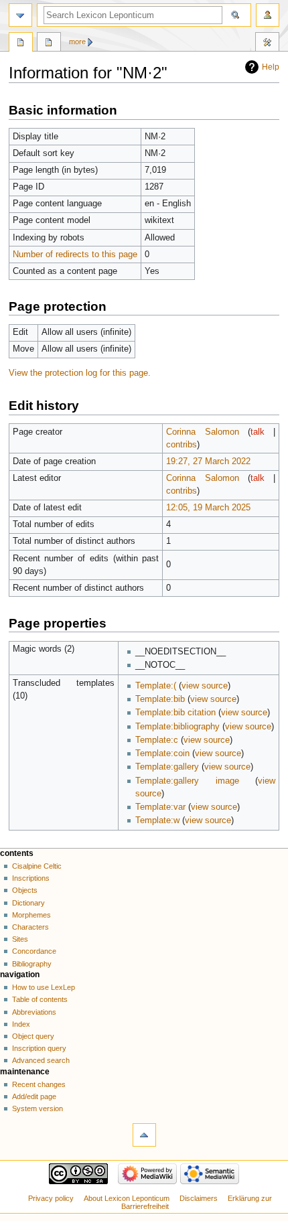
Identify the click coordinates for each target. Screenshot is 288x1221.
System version (37, 1108)
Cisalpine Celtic (37, 866)
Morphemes (31, 915)
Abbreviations (34, 1012)
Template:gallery (167, 767)
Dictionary (28, 903)
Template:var (160, 807)
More (77, 42)
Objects (25, 890)
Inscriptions (31, 878)
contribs (181, 444)
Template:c (156, 740)
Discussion (49, 43)
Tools (267, 43)
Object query (33, 1036)
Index (21, 1024)
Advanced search (41, 1060)
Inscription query (39, 1048)
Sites (20, 939)
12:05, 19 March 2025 (208, 507)
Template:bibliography (177, 726)
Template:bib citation (175, 712)
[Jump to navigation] (20, 15)
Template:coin (162, 753)
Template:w (157, 820)
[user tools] (267, 15)
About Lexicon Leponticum (126, 1198)
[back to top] (144, 1135)
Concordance (34, 951)
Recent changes (39, 1084)
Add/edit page (34, 1096)
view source (205, 686)
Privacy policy (51, 1198)
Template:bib (160, 699)
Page (20, 43)
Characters (30, 927)
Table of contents (40, 999)
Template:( (155, 686)
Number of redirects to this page (75, 254)
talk (257, 432)
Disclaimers (198, 1198)
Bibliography (32, 964)
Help (270, 67)
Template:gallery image (187, 781)
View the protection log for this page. (80, 373)
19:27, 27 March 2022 (208, 461)
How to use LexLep (43, 987)
